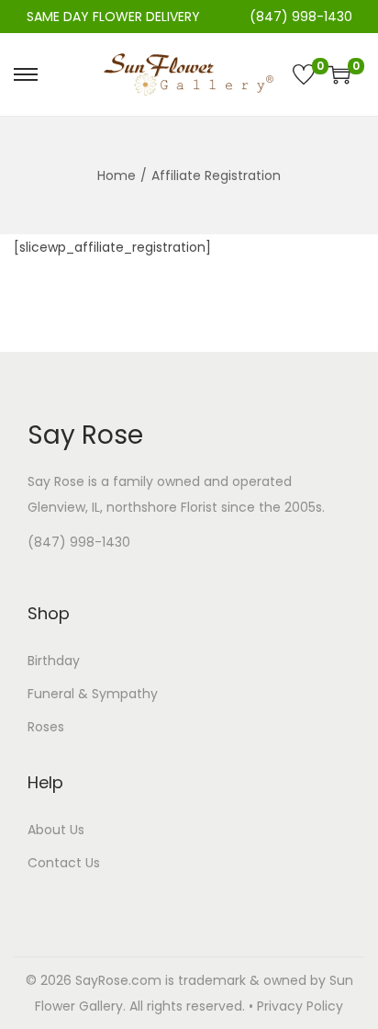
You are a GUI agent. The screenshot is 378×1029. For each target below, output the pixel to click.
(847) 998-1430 (79, 542)
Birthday (54, 660)
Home (116, 175)
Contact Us (64, 863)
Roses (46, 727)
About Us (56, 829)
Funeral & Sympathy (93, 693)
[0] (304, 74)
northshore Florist (161, 507)
